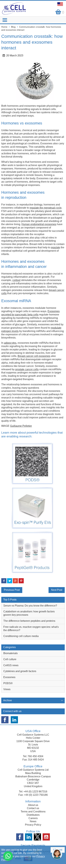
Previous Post (12, 590)
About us (33, 805)
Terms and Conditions (33, 811)
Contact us (33, 808)
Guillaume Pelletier (21, 426)
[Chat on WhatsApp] (8, 856)
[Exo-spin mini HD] (32, 552)
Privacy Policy (33, 824)
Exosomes (9, 677)
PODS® (8, 683)
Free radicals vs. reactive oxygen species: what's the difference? (31, 629)
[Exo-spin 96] (32, 507)
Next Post (56, 590)
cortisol (16, 280)
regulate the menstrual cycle (46, 207)
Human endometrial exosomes (38, 224)
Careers (33, 818)
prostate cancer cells (27, 369)
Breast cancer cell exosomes (34, 356)
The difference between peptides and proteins (29, 621)
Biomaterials (10, 653)
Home (4, 27)
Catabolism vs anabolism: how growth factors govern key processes (29, 613)
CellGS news (10, 665)
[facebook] (4, 719)
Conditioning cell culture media (21, 636)
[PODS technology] (32, 463)
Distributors (33, 815)
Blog (13, 27)
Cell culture (9, 659)
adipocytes (10, 343)
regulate (55, 247)
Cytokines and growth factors (19, 671)
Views (6, 689)
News (33, 821)
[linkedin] (14, 719)
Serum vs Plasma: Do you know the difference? (30, 605)
